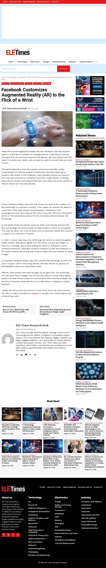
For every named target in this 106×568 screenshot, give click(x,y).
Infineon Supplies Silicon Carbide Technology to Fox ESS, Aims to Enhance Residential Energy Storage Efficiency (94, 430)
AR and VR (21, 77)
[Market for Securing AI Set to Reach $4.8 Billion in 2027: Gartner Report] (90, 210)
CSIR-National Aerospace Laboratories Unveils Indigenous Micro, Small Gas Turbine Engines (52, 430)
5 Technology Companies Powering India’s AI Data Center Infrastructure (89, 193)
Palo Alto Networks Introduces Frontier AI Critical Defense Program (89, 354)
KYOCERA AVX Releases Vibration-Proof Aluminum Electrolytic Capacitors (73, 428)
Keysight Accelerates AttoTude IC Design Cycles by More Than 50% (11, 428)
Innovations (37, 83)
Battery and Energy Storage (73, 423)
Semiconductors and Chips (94, 423)
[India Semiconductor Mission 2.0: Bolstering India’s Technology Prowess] (11, 446)
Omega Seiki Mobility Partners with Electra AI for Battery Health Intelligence (89, 323)
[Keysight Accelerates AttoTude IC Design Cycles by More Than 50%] (90, 149)
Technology (12, 77)
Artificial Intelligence (17, 83)
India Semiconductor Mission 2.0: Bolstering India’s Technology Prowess (11, 460)
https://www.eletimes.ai (25, 329)
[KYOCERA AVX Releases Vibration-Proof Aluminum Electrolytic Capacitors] (73, 414)
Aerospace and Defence (84, 350)
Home (4, 77)
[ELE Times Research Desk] (8, 340)
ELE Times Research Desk (14, 108)
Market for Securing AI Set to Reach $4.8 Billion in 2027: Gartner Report (88, 225)
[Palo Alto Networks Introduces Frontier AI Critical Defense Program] (90, 339)
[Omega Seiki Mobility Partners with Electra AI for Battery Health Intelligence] (90, 307)
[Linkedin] (21, 354)
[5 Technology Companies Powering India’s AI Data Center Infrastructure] (90, 178)
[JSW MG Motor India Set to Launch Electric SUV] (90, 278)
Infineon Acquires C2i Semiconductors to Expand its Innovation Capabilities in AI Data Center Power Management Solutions (90, 259)
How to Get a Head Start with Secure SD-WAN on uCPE (16, 311)
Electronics (67, 455)
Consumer (28, 83)
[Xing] (35, 354)
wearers (35, 293)
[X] (30, 354)
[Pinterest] (13, 535)
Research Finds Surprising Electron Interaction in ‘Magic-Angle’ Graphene (55, 312)
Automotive (80, 289)
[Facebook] (17, 354)
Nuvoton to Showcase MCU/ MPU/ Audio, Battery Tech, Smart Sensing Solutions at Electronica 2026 (52, 461)
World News (46, 83)
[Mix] (26, 354)
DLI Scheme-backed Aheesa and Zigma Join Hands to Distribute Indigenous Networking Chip (73, 461)
